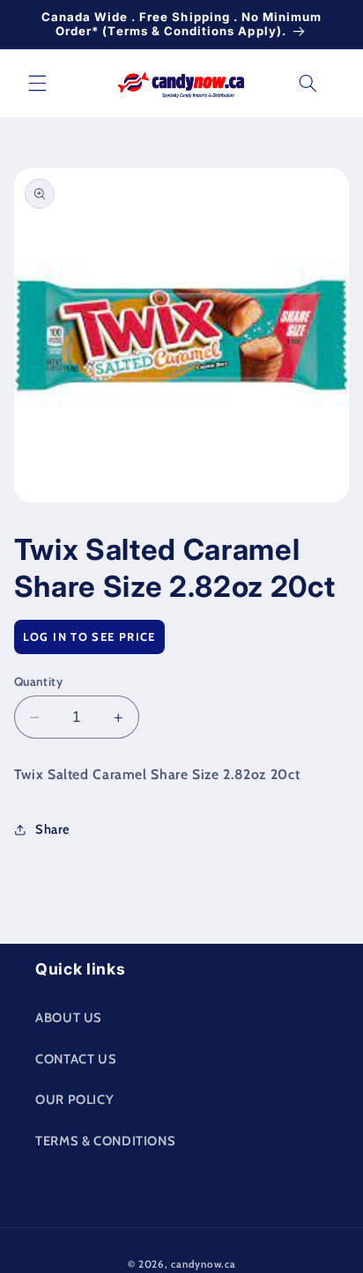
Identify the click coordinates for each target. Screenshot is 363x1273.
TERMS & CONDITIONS (105, 1141)
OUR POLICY (74, 1099)
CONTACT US (75, 1059)
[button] (37, 83)
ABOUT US (68, 1018)
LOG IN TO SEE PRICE (89, 636)
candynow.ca (203, 1264)
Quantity (38, 681)
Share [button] (52, 829)
